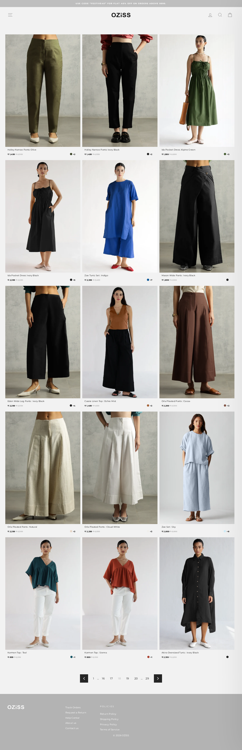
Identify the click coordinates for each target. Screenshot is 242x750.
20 (136, 678)
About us (70, 722)
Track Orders (73, 707)
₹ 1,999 (169, 154)
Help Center (72, 717)
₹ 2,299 (15, 406)
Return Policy (108, 713)
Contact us (72, 728)
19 (127, 678)
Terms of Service (110, 729)
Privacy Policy (108, 724)
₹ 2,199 (169, 657)
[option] (121, 3)
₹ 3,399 (92, 280)
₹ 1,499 (15, 154)
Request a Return (75, 712)
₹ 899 (15, 657)
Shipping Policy (109, 719)
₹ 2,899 (169, 531)
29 (147, 678)
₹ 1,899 (169, 280)
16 (103, 678)
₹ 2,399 (15, 280)
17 (111, 678)
